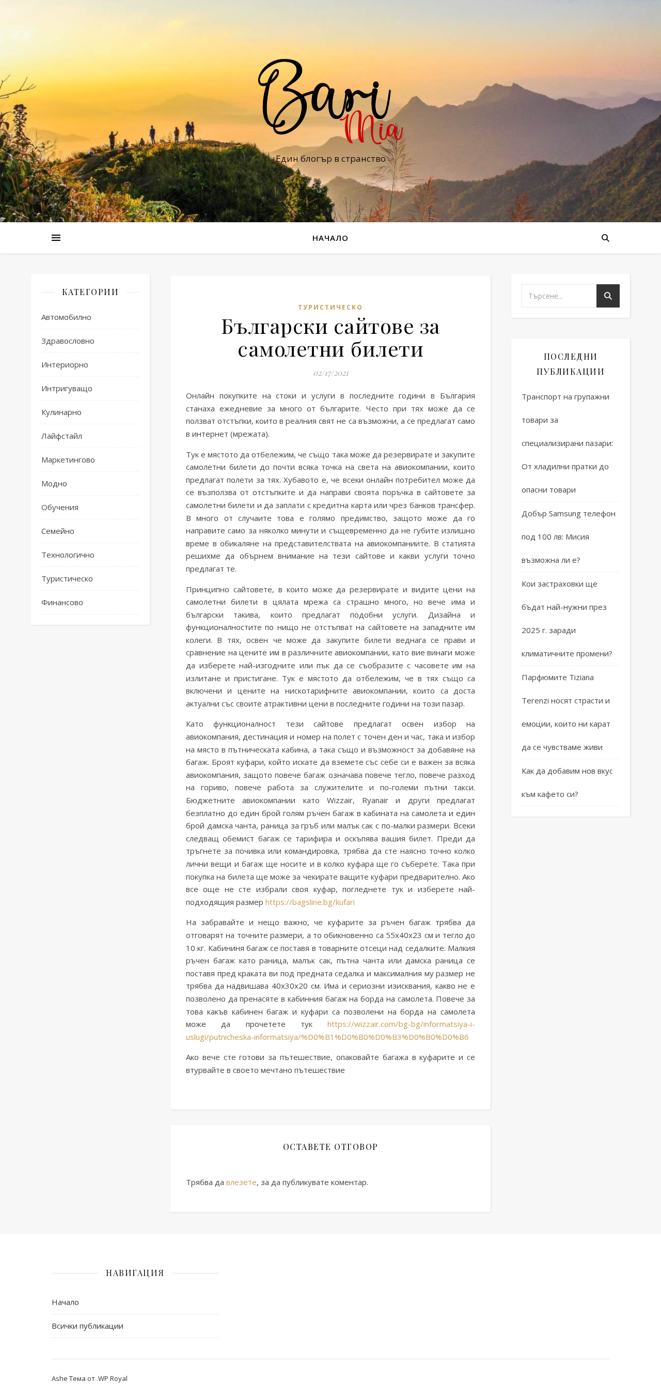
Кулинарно (61, 412)
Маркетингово (68, 459)
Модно (54, 483)
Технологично (68, 554)
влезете (241, 1182)
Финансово (62, 602)
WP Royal (113, 1378)
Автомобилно (66, 317)
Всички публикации (87, 1325)
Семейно (57, 531)
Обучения (59, 507)
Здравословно (68, 340)
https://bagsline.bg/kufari (310, 902)
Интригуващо (66, 388)
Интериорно (64, 364)
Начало (330, 238)
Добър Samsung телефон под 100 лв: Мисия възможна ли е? (569, 536)
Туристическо (67, 578)
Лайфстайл (61, 436)
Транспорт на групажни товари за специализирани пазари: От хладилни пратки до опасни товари (567, 443)
